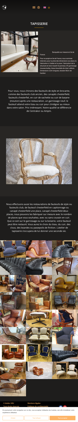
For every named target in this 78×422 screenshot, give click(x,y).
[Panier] (49, 8)
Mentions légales (34, 403)
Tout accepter (62, 418)
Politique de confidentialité (38, 406)
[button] (34, 7)
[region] (39, 414)
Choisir (13, 418)
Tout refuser (36, 418)
